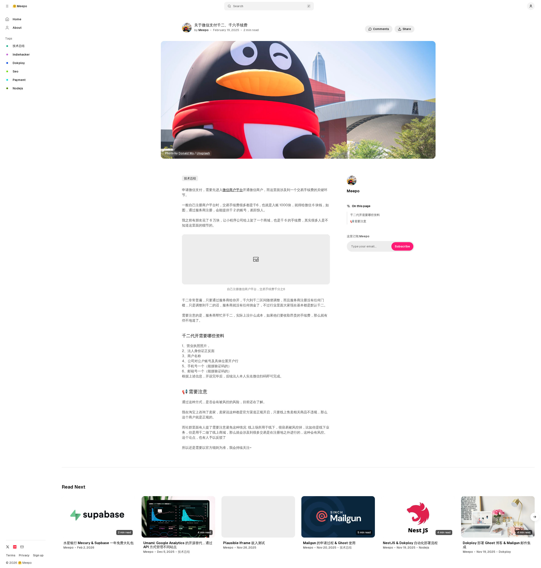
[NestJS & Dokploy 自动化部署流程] (418, 517)
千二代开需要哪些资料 (365, 215)
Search (238, 6)
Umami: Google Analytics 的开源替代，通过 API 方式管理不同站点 (177, 545)
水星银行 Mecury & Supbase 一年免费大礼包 (98, 543)
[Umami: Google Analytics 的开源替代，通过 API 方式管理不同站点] (178, 517)
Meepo (203, 30)
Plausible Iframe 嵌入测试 (244, 543)
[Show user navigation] (531, 6)
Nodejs (424, 547)
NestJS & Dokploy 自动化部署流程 (410, 543)
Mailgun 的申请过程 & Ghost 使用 (329, 543)
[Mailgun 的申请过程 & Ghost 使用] (338, 517)
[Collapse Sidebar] (7, 6)
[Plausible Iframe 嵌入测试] (258, 517)
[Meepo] (187, 28)
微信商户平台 (233, 190)
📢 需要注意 (358, 221)
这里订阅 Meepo (358, 236)
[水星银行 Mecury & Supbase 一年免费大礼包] (98, 517)
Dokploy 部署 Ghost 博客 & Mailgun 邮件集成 (497, 545)
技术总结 (190, 178)
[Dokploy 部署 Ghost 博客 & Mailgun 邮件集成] (498, 517)
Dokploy (505, 551)
